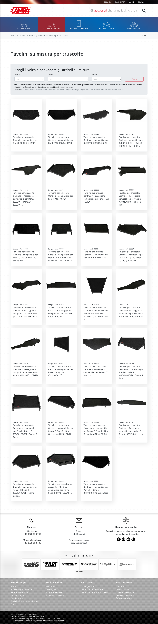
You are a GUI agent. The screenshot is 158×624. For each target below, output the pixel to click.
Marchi (131, 2)
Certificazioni (16, 598)
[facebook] (119, 540)
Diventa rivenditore (125, 592)
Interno (32, 35)
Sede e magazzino (19, 592)
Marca (17, 74)
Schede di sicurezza (55, 595)
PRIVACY (13, 621)
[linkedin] (133, 540)
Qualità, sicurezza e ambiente (24, 601)
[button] (24, 24)
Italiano (141, 2)
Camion (22, 35)
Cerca (134, 79)
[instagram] (123, 540)
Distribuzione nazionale (92, 589)
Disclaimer (18, 90)
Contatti (120, 586)
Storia (13, 586)
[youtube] (128, 540)
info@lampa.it (79, 534)
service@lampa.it (79, 543)
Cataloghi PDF (120, 2)
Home (13, 35)
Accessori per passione (21, 589)
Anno (94, 74)
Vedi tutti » (79, 572)
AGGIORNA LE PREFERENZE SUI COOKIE (50, 621)
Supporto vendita (54, 592)
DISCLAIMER (30, 621)
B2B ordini (107, 2)
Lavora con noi (123, 589)
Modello (51, 74)
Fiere (12, 604)
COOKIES (21, 621)
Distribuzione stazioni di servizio (96, 592)
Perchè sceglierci (18, 595)
